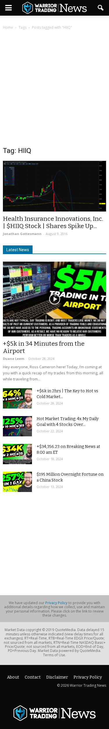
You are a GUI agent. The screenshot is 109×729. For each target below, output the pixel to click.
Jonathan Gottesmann (22, 234)
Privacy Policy (56, 602)
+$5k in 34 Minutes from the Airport (44, 347)
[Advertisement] (54, 91)
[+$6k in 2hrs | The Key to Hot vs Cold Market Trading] (17, 398)
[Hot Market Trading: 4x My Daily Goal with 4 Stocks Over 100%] (17, 426)
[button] (101, 8)
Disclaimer (57, 677)
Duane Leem (13, 358)
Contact (33, 677)
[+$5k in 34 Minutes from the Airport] (54, 299)
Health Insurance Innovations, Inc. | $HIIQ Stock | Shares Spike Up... (53, 222)
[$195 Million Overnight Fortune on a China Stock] (17, 482)
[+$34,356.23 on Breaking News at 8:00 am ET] (17, 454)
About (13, 677)
